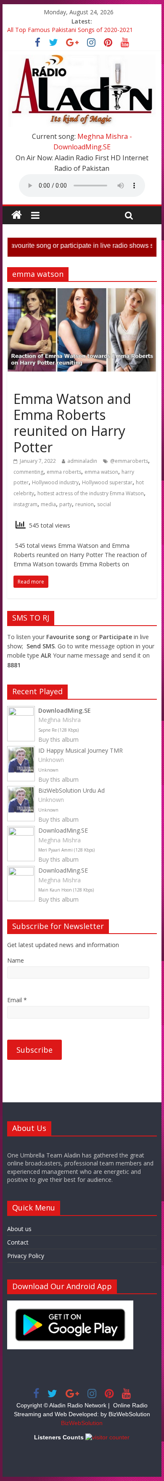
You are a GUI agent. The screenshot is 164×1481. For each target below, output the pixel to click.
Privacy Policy (25, 1256)
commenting (28, 471)
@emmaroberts (129, 460)
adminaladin (82, 460)
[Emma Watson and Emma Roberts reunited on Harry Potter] (82, 293)
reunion (84, 504)
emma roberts (64, 471)
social (104, 504)
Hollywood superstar (107, 482)
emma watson (101, 471)
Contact (18, 1242)
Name (15, 960)
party (65, 504)
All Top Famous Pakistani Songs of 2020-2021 (70, 31)
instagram (25, 504)
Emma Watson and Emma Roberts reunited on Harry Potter (72, 423)
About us (19, 1229)
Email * (17, 1000)
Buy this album (58, 739)
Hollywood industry (55, 482)
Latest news (31, 383)
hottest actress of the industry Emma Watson (90, 493)
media (48, 504)
